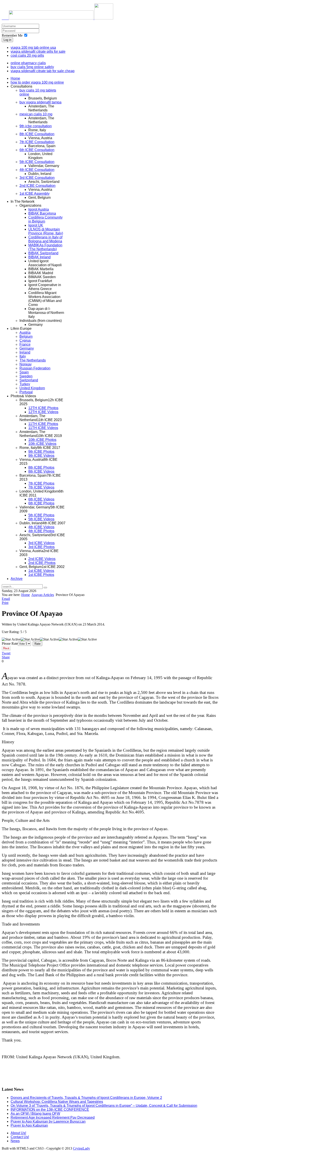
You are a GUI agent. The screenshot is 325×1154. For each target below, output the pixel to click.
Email (6, 599)
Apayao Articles (42, 595)
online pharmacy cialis (28, 63)
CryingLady (81, 1148)
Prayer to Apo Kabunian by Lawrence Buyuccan (48, 1121)
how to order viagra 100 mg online (37, 82)
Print (5, 603)
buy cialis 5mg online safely (32, 67)
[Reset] (45, 587)
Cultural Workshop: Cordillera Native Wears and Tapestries (57, 1101)
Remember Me (12, 35)
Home (25, 595)
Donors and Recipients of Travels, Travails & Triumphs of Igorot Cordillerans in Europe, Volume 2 (86, 1098)
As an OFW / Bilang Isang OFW (35, 1113)
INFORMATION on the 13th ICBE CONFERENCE (50, 1109)
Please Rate (10, 643)
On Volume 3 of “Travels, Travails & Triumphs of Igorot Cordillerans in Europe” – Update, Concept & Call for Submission (104, 1105)
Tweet (6, 653)
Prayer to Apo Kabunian (29, 1125)
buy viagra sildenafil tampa (40, 102)
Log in (7, 39)
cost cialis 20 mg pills (27, 55)
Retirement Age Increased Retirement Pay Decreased (53, 1117)
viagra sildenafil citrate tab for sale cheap (43, 71)
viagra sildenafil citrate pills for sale (38, 51)
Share (6, 657)
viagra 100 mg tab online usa (33, 47)
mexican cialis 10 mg (35, 114)
